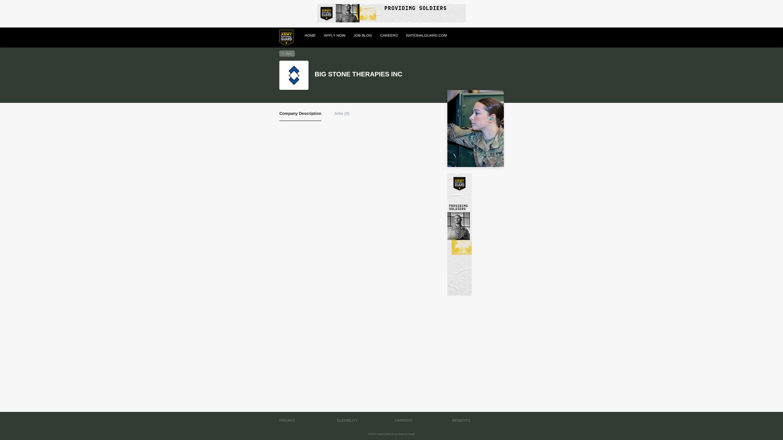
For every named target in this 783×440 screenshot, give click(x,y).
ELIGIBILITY (347, 420)
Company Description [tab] (300, 113)
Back (289, 53)
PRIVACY (287, 420)
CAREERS (403, 420)
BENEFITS (461, 420)
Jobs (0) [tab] (341, 113)
